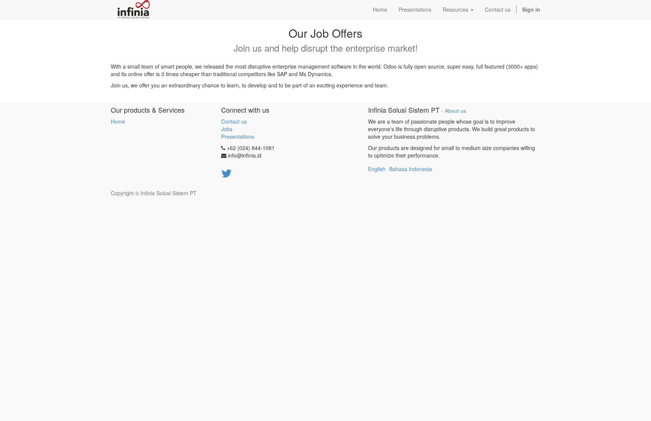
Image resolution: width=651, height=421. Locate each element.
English (376, 169)
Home (118, 121)
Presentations (237, 136)
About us (455, 110)
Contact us (234, 121)
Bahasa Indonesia (410, 169)
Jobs (226, 129)
